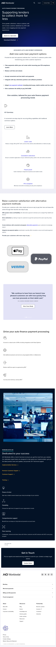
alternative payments (32, 225)
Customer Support (7, 474)
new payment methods (16, 85)
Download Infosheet (10, 40)
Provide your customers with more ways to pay (16, 235)
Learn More (9, 127)
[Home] (12, 574)
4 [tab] (28, 317)
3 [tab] (27, 317)
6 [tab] (31, 317)
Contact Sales (47, 3)
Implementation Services (9, 465)
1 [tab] (25, 317)
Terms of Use (6, 637)
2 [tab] (26, 317)
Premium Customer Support (10, 470)
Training (4, 480)
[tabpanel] (28, 299)
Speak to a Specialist (10, 36)
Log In (39, 3)
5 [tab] (30, 317)
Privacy (4, 634)
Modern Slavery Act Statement (10, 641)
